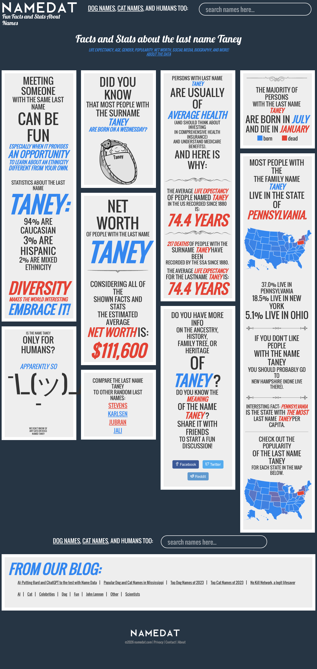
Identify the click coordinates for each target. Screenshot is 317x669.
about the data (158, 54)
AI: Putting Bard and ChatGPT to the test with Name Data (57, 582)
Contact (170, 642)
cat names (130, 8)
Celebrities (47, 594)
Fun (76, 594)
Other (114, 594)
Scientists (132, 594)
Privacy (158, 642)
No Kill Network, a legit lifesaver (272, 582)
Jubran (117, 422)
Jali (118, 430)
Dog (64, 594)
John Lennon (95, 594)
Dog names (101, 8)
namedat (140, 642)
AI (19, 594)
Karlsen (118, 413)
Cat (29, 594)
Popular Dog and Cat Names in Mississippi (134, 582)
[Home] (155, 635)
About (182, 642)
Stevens (117, 405)
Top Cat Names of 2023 (227, 582)
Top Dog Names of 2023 (187, 582)
